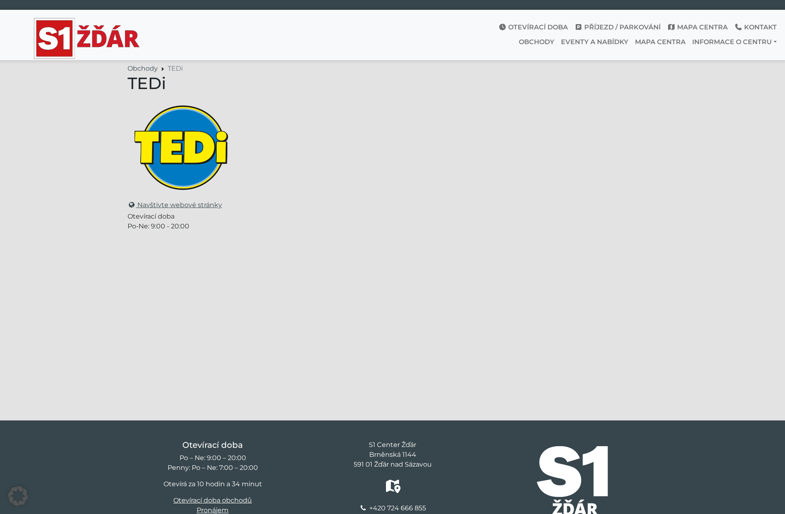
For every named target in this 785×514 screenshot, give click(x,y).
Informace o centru (732, 42)
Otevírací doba (537, 27)
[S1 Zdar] (86, 24)
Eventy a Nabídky (594, 42)
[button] (18, 496)
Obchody (536, 42)
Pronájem (213, 510)
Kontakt (759, 27)
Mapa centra (701, 27)
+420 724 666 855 (397, 508)
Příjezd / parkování (622, 27)
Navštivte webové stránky (179, 205)
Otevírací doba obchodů (212, 500)
